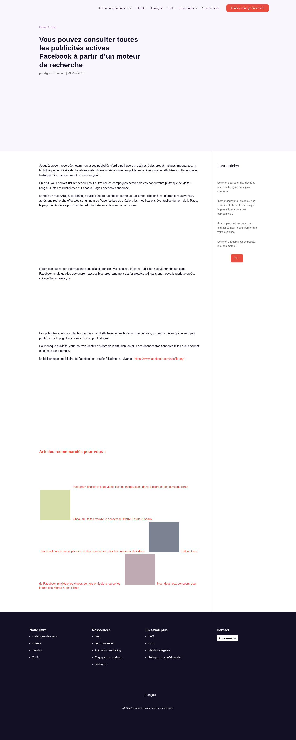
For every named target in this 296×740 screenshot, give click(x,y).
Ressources (186, 8)
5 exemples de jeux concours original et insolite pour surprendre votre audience (237, 227)
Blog (97, 636)
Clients (141, 8)
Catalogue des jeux (44, 636)
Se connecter (210, 8)
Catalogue (156, 8)
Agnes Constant (54, 73)
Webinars (101, 664)
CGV (151, 643)
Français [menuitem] (150, 694)
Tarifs (170, 8)
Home (43, 27)
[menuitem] (148, 694)
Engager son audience (109, 657)
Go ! (237, 258)
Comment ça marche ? (113, 8)
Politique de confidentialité (165, 657)
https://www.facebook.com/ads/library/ (159, 358)
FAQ (151, 636)
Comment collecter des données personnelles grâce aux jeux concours (236, 187)
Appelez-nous (227, 638)
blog (53, 27)
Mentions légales (159, 650)
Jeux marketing (104, 643)
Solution (37, 650)
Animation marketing (108, 650)
